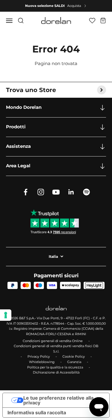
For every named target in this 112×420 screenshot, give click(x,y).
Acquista (74, 6)
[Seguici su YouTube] (56, 192)
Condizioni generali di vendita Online (53, 341)
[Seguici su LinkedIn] (71, 192)
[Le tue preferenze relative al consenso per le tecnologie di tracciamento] (5, 315)
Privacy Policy (38, 356)
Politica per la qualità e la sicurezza (55, 367)
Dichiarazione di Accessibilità (56, 372)
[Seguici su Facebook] (26, 192)
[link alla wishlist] (92, 20)
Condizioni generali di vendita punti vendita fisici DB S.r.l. (56, 348)
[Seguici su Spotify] (86, 192)
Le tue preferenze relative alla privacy (58, 400)
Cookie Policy (73, 356)
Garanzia (74, 362)
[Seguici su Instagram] (41, 192)
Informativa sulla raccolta (36, 413)
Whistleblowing (42, 362)
